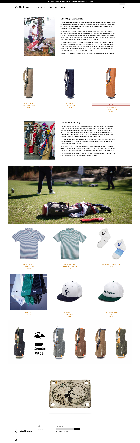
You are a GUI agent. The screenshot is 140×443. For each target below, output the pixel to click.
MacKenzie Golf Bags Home (22, 7)
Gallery (50, 7)
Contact (63, 7)
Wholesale (41, 433)
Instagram (16, 440)
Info (56, 7)
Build (43, 7)
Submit (77, 429)
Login (122, 4)
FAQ (89, 50)
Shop (37, 7)
